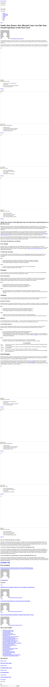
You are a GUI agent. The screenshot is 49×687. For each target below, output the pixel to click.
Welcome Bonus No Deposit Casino (10, 645)
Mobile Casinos (3, 660)
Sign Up (2, 88)
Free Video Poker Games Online (9, 652)
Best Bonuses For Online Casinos (9, 634)
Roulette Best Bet (6, 647)
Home (4, 13)
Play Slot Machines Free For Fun (9, 639)
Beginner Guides (3, 665)
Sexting (4, 16)
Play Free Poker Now (7, 646)
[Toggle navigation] (0, 7)
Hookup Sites (5, 14)
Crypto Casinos (3, 674)
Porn (4, 18)
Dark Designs (3, 2)
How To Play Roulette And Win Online (10, 648)
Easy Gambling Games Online (8, 651)
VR (3, 19)
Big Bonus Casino (6, 650)
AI (3, 20)
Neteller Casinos (3, 670)
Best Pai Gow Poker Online (8, 630)
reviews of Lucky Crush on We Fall (34, 248)
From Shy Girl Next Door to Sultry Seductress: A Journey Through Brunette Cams (17, 567)
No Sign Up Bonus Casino (8, 633)
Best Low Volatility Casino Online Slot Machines (12, 642)
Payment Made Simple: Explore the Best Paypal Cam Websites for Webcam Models (16, 568)
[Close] (1, 684)
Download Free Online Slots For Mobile (10, 655)
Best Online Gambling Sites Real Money (10, 638)
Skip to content (3, 0)
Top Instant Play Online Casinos (9, 637)
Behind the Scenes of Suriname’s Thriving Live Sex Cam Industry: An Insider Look (17, 587)
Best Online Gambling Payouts (9, 644)
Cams (4, 17)
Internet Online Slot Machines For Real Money (12, 654)
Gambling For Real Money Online (9, 641)
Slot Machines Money (7, 653)
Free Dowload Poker (7, 632)
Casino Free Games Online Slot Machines (11, 636)
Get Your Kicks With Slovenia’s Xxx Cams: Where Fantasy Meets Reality (15, 601)
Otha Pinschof (13, 38)
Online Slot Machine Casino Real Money (10, 640)
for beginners (35, 334)
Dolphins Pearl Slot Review (8, 649)
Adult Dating (5, 15)
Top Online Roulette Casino (8, 631)
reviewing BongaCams (31, 361)
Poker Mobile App (6, 635)
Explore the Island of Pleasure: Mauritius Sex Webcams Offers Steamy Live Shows (17, 614)
